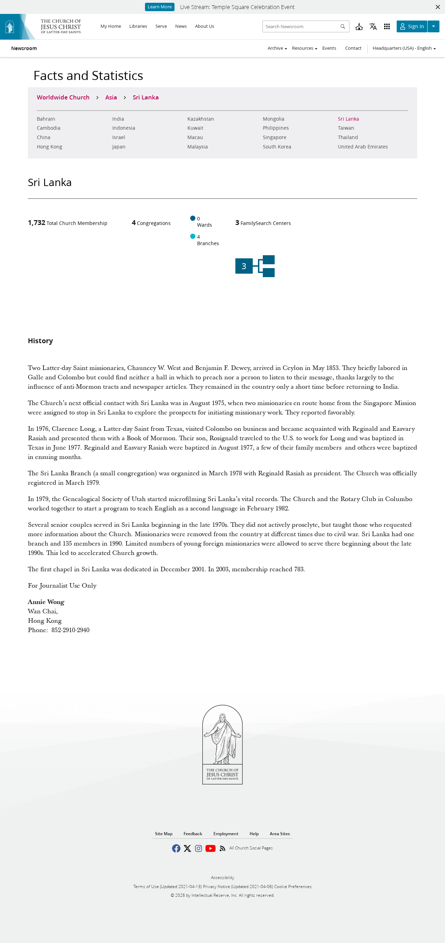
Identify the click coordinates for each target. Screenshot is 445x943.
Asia (111, 97)
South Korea (277, 146)
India (118, 118)
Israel (118, 137)
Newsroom (24, 48)
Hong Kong (49, 146)
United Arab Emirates (363, 146)
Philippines (276, 127)
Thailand (348, 137)
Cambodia (48, 127)
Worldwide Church (63, 97)
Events (329, 48)
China (43, 137)
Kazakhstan (200, 118)
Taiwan (346, 127)
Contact (353, 48)
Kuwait (195, 127)
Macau (195, 137)
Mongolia (273, 118)
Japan (119, 146)
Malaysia (197, 146)
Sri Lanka (348, 118)
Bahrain (46, 118)
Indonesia (123, 127)
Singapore (274, 137)
